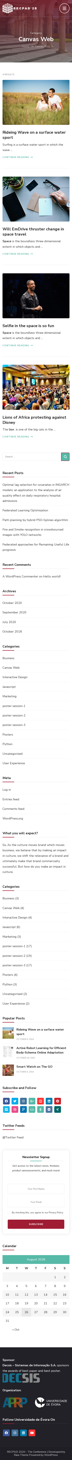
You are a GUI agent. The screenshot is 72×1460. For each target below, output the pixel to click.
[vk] (49, 1109)
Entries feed (11, 799)
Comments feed (13, 809)
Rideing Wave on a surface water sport (34, 135)
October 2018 (12, 632)
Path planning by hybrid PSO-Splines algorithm (35, 520)
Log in (7, 790)
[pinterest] (57, 1101)
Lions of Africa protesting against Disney (34, 420)
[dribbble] (15, 1109)
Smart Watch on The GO (34, 1067)
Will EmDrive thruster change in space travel (33, 231)
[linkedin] (49, 1101)
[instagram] (23, 1101)
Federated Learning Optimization (25, 510)
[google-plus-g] (32, 1101)
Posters (8, 735)
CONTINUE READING (16, 157)
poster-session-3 (14, 725)
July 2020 (9, 622)
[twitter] (15, 1101)
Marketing (10, 696)
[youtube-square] (40, 1101)
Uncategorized (13, 754)
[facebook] (6, 1101)
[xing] (57, 1109)
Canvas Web (11, 668)
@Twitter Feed (13, 1137)
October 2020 (12, 603)
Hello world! (52, 576)
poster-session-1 (14, 706)
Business (8, 658)
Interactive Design (15, 677)
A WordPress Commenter (20, 576)
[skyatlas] (32, 1109)
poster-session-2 (14, 715)
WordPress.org (13, 818)
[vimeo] (6, 1109)
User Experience (14, 763)
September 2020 (14, 612)
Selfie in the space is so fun (28, 325)
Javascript (9, 687)
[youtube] (32, 1433)
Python (7, 744)
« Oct (15, 1330)
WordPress (51, 1455)
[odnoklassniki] (40, 1109)
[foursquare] (23, 1109)
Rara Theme (21, 1455)
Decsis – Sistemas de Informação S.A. (29, 1365)
